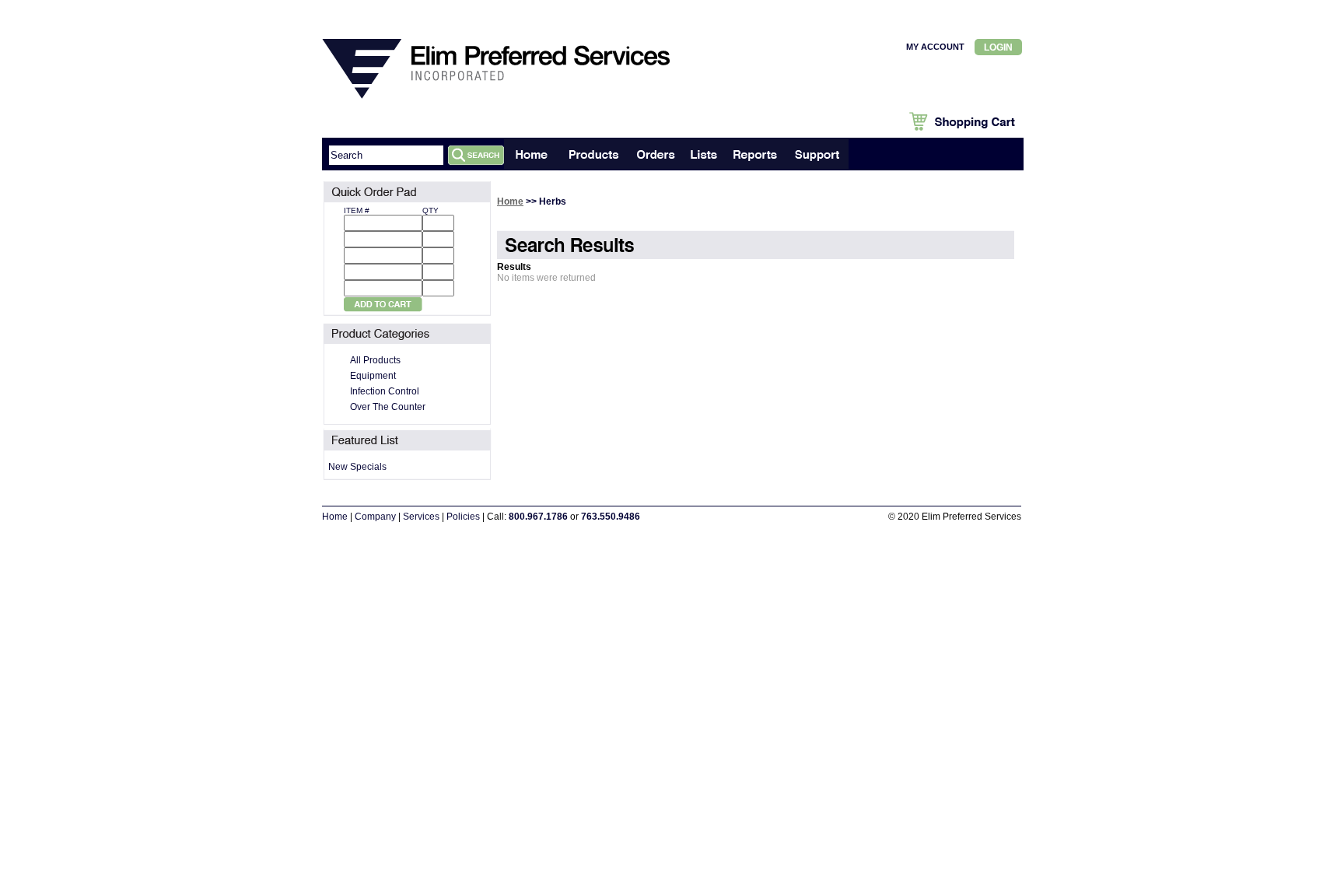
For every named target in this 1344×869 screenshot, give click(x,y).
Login (998, 47)
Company (375, 516)
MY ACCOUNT (935, 46)
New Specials (357, 466)
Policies (463, 516)
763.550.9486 (610, 516)
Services (421, 516)
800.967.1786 (538, 516)
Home (510, 201)
